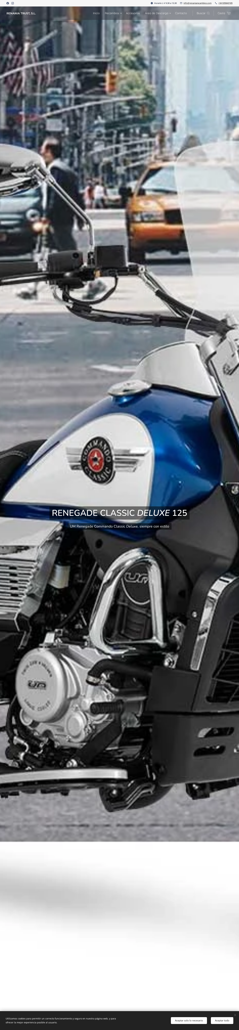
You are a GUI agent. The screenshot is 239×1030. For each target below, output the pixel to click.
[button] (203, 13)
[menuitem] (97, 13)
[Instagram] (13, 3)
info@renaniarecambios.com (198, 3)
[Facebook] (8, 3)
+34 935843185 (225, 3)
